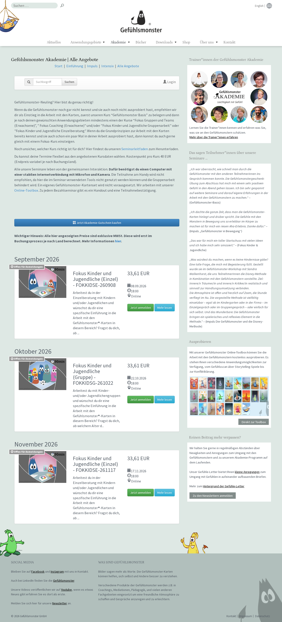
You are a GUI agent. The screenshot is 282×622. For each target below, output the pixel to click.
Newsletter (59, 603)
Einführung (75, 66)
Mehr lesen (164, 308)
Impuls (92, 66)
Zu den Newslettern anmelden (213, 496)
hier (118, 241)
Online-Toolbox (26, 190)
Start (59, 66)
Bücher (140, 42)
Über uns (207, 42)
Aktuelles (54, 42)
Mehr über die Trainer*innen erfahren (213, 137)
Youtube (66, 590)
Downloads (164, 42)
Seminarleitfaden (134, 149)
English (259, 5)
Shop (186, 42)
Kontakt (229, 42)
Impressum (245, 616)
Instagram (57, 571)
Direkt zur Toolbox (254, 422)
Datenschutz (262, 616)
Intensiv (107, 66)
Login (171, 82)
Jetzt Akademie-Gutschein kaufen (98, 223)
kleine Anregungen (247, 472)
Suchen (69, 82)
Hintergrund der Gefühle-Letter (223, 486)
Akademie (118, 42)
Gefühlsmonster (141, 21)
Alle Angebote (128, 66)
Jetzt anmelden (140, 308)
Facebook (38, 571)
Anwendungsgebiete (85, 42)
